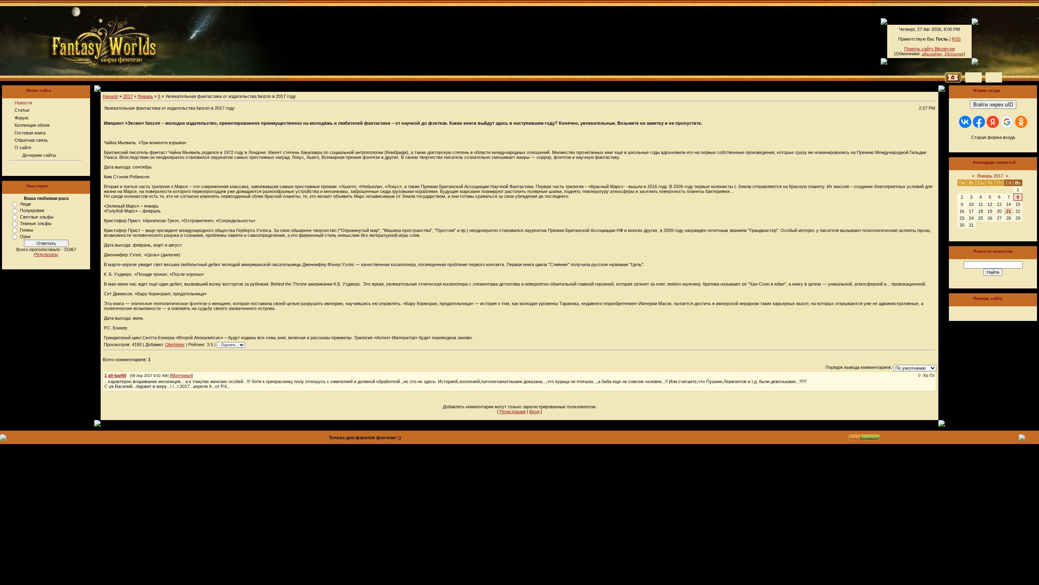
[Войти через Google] (1006, 121)
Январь (145, 96)
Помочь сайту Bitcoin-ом (929, 48)
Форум (21, 117)
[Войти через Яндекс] (993, 122)
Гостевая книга (30, 132)
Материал (181, 375)
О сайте (23, 147)
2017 (128, 96)
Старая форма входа (993, 137)
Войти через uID (993, 105)
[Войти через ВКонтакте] (965, 122)
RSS (956, 39)
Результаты (46, 254)
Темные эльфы (36, 223)
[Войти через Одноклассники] (1021, 122)
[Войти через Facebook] (979, 122)
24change (954, 54)
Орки (25, 236)
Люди (25, 204)
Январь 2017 (990, 175)
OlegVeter (175, 344)
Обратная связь (31, 140)
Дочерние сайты (39, 155)
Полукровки (32, 210)
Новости (23, 102)
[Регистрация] (973, 77)
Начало (110, 96)
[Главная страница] (76, 40)
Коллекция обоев (32, 125)
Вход (534, 411)
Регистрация (513, 411)
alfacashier (932, 54)
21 (1008, 211)
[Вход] (993, 77)
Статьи (22, 110)
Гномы (26, 230)
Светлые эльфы (37, 216)
